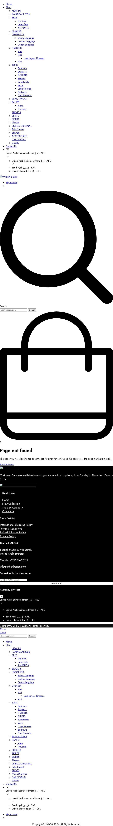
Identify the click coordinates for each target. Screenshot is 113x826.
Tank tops (22, 68)
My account (11, 182)
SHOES (15, 132)
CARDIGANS (19, 139)
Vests (20, 85)
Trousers (22, 109)
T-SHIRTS (23, 75)
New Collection (11, 504)
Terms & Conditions (11, 529)
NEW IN (16, 11)
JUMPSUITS (23, 27)
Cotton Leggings (26, 44)
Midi (20, 55)
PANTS (15, 102)
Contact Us (11, 146)
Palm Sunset (18, 129)
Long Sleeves (24, 88)
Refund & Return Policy (13, 532)
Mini (20, 61)
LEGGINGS (18, 34)
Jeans (20, 105)
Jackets (15, 143)
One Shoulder (25, 95)
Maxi (20, 51)
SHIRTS (21, 78)
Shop (8, 7)
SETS (14, 17)
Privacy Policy (8, 536)
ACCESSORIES (19, 136)
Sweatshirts (23, 82)
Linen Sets (23, 24)
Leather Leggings (26, 41)
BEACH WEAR (19, 99)
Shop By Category (12, 508)
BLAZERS (16, 31)
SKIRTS (15, 116)
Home (9, 4)
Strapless (22, 71)
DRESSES (17, 48)
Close (3, 629)
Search (32, 310)
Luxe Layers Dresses (34, 58)
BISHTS (16, 119)
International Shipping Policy (16, 525)
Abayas (15, 122)
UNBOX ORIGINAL (22, 126)
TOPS (15, 65)
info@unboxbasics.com (13, 567)
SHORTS (16, 112)
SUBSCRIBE (56, 583)
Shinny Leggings (26, 38)
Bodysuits (22, 92)
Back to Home (7, 464)
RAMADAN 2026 (21, 14)
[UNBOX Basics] (8, 176)
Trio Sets (22, 21)
